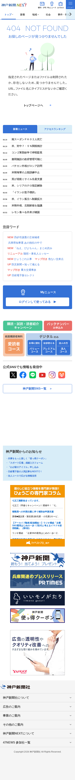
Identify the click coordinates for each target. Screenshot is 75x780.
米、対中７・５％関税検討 (27, 145)
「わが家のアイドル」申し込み (23, 467)
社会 (48, 14)
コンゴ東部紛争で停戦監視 (27, 152)
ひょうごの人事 (23, 259)
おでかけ (60, 7)
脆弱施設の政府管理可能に (27, 159)
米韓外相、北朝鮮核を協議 (27, 205)
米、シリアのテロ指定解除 (27, 185)
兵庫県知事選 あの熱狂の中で (25, 242)
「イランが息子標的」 (24, 192)
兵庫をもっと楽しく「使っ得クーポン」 (27, 458)
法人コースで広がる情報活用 (22, 476)
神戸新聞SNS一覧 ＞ (37, 388)
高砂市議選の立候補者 (27, 237)
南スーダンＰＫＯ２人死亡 (27, 139)
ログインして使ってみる (35, 301)
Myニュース (51, 7)
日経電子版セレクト (23, 275)
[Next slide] (70, 14)
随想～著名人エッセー (36, 253)
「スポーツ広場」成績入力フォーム (25, 463)
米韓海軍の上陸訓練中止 (26, 172)
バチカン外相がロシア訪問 (27, 165)
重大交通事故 (28, 270)
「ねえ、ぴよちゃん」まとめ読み (33, 248)
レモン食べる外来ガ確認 (26, 212)
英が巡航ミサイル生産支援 (27, 179)
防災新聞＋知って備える (26, 264)
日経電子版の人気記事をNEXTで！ (25, 471)
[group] (8, 14)
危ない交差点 (56, 259)
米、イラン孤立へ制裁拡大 (27, 198)
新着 (22, 14)
